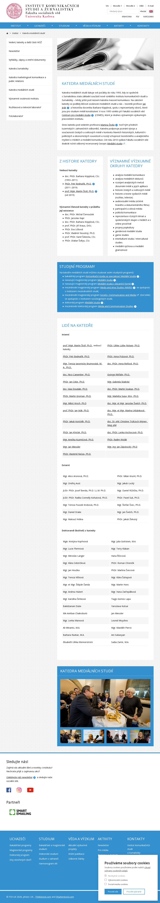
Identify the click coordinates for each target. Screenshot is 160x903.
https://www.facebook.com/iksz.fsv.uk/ (8, 790)
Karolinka (148, 16)
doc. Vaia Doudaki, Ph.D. (75, 388)
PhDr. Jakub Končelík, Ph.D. (76, 421)
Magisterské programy (21, 850)
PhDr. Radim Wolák (117, 439)
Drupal (7, 33)
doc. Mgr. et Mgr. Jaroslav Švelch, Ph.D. (127, 403)
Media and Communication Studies (115, 306)
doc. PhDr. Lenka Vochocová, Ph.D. (125, 432)
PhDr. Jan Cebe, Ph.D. (74, 381)
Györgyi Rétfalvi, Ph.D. (118, 374)
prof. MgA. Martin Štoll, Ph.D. (79, 191)
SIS (107, 5)
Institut (16, 25)
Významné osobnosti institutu (24, 98)
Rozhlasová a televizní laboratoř (25, 107)
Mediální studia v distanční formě (114, 283)
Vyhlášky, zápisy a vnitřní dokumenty (27, 59)
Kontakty (143, 25)
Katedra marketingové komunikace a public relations (27, 79)
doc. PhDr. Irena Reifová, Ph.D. (122, 363)
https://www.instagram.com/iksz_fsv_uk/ (19, 790)
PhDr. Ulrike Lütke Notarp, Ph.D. (123, 345)
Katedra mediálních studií (21, 89)
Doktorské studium (48, 853)
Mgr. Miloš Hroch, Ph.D (74, 403)
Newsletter (14, 51)
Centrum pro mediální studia (76, 115)
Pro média (103, 850)
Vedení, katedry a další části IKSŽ (25, 42)
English (151, 11)
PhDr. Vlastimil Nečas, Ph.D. (77, 453)
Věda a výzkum (91, 25)
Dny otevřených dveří (20, 859)
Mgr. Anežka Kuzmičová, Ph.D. (78, 439)
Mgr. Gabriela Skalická (118, 381)
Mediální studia (114, 143)
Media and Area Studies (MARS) (116, 287)
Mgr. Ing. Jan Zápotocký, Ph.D (122, 446)
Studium (64, 25)
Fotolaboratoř (16, 116)
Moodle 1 (117, 5)
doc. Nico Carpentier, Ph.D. (76, 374)
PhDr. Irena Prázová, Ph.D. (120, 356)
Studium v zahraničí (48, 858)
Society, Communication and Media (118, 294)
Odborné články (76, 858)
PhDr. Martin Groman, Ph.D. (77, 396)
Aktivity (119, 25)
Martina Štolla (107, 124)
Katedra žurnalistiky (18, 68)
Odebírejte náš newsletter (19, 777)
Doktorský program (19, 854)
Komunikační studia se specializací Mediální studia (111, 276)
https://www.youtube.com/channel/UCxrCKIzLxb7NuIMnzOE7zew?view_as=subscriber (30, 790)
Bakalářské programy (20, 845)
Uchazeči (40, 25)
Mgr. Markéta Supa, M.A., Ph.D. (123, 396)
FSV (137, 16)
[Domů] (49, 11)
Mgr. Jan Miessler (71, 446)
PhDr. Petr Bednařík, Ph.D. (78, 183)
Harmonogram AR (48, 863)
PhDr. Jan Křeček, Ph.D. (75, 432)
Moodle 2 (130, 5)
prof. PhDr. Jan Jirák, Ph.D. (76, 410)
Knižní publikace (76, 853)
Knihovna (127, 16)
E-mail (151, 5)
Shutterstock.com (65, 896)
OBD (141, 5)
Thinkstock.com (43, 896)
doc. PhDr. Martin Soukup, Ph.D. (123, 388)
